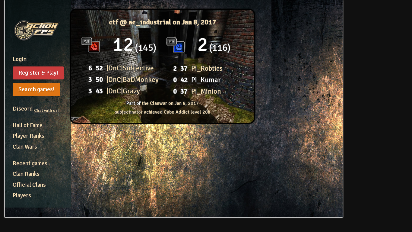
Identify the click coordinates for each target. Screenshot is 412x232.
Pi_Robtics (207, 68)
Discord (36, 108)
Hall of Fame (28, 125)
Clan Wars (25, 146)
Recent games (30, 163)
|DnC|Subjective (130, 68)
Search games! (36, 89)
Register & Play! (38, 72)
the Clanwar (170, 103)
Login (20, 59)
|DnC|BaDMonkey (132, 79)
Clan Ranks (26, 174)
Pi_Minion (206, 91)
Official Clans (29, 184)
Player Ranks (28, 136)
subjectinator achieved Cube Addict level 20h (162, 112)
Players (22, 195)
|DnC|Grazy (123, 91)
